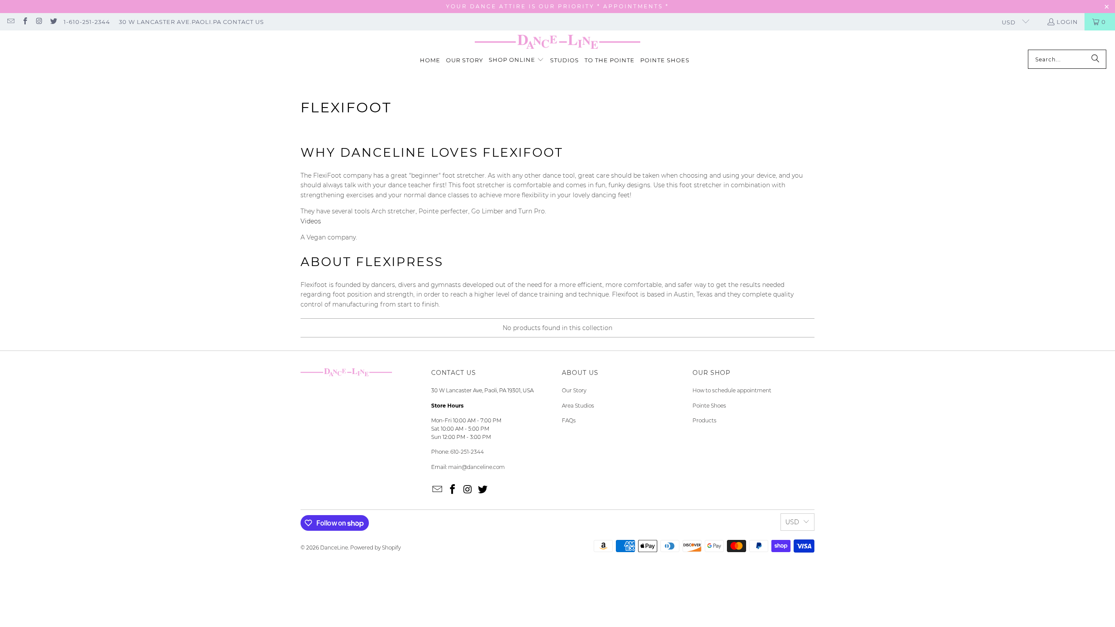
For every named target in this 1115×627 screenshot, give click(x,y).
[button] (516, 60)
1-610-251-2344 (87, 21)
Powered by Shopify (375, 547)
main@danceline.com (476, 467)
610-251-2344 (467, 451)
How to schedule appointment (732, 390)
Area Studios (578, 405)
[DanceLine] (557, 42)
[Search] (1095, 59)
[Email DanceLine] (10, 21)
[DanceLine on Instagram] (39, 21)
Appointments (634, 6)
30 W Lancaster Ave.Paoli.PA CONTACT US (191, 21)
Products (704, 420)
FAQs (569, 420)
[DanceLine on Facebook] (24, 21)
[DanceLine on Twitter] (53, 21)
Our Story (574, 390)
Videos (311, 221)
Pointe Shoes (709, 405)
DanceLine (334, 547)
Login (1067, 21)
